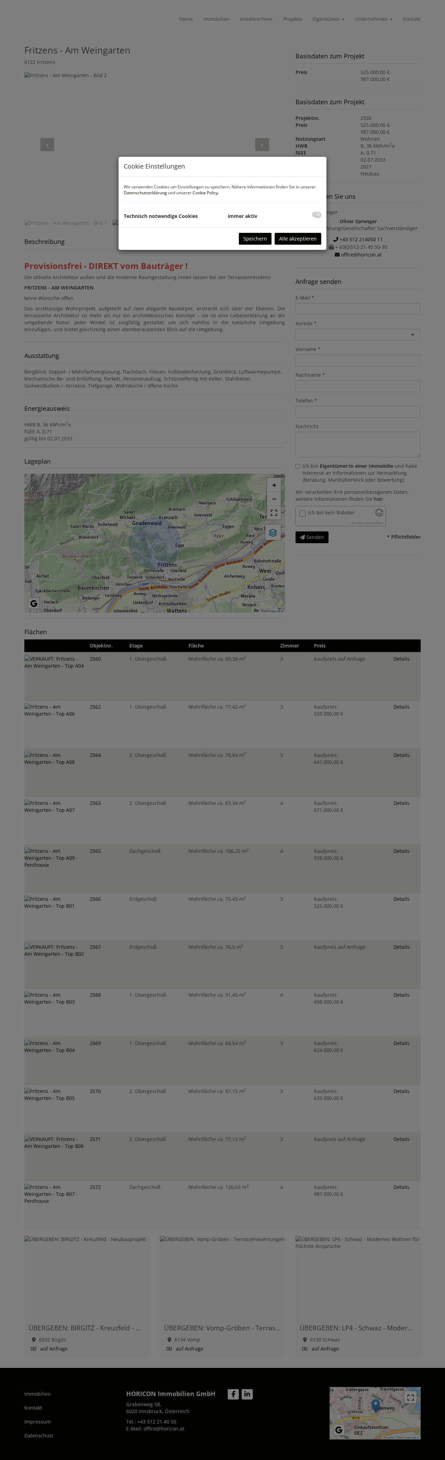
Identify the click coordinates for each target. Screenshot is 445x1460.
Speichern (255, 238)
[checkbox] (316, 215)
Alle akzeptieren (298, 238)
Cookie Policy (205, 193)
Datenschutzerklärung (145, 193)
